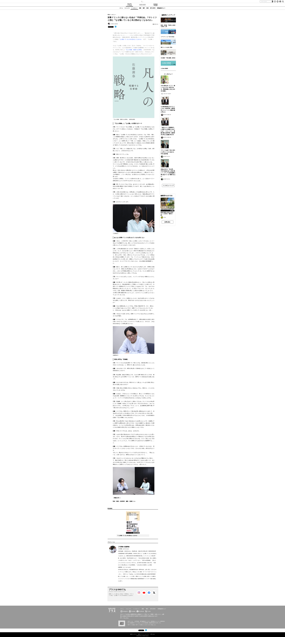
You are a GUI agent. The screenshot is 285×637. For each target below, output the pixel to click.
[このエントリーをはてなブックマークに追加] (115, 26)
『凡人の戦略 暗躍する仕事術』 (134, 49)
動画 (148, 8)
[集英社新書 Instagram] (275, 1)
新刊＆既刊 (152, 8)
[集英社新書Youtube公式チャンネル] (144, 595)
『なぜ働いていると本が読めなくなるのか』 (130, 39)
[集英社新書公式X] (283, 1)
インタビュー (134, 8)
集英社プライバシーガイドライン (143, 634)
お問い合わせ (152, 634)
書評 (144, 8)
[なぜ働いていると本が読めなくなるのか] (133, 522)
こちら (127, 617)
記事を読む (167, 222)
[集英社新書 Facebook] (280, 1)
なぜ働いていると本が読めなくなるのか (127, 535)
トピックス (127, 8)
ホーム (121, 8)
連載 (140, 8)
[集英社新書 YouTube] (277, 1)
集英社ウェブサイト (133, 634)
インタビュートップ (168, 185)
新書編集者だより (161, 8)
